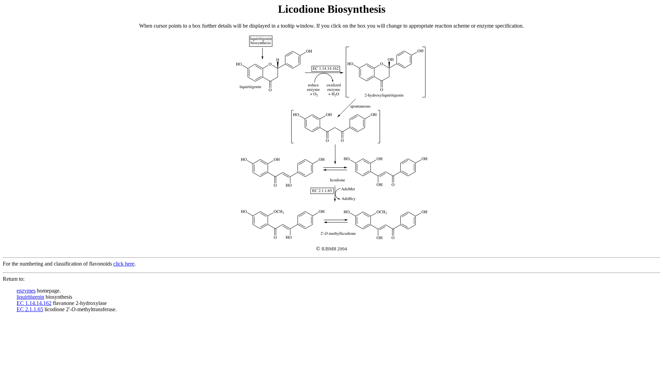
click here (123, 264)
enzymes (26, 291)
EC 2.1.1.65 (30, 309)
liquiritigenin (30, 297)
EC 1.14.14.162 (34, 303)
